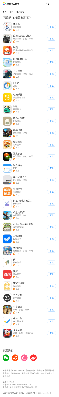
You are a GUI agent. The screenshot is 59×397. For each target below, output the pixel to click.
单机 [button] (15, 333)
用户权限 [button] (26, 373)
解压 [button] (31, 156)
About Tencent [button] (19, 370)
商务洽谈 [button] (41, 370)
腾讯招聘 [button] (50, 370)
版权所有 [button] (16, 373)
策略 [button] (15, 309)
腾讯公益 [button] (6, 373)
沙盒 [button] (25, 38)
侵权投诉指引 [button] (46, 373)
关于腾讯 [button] (6, 370)
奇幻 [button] (31, 250)
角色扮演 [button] (17, 250)
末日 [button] (31, 74)
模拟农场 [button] (29, 333)
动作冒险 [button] (17, 74)
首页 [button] (5, 11)
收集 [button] (21, 333)
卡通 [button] (31, 38)
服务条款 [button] (31, 370)
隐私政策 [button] (35, 373)
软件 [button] (11, 11)
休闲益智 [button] (17, 156)
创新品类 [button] (17, 38)
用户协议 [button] (6, 376)
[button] (11, 3)
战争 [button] (27, 309)
